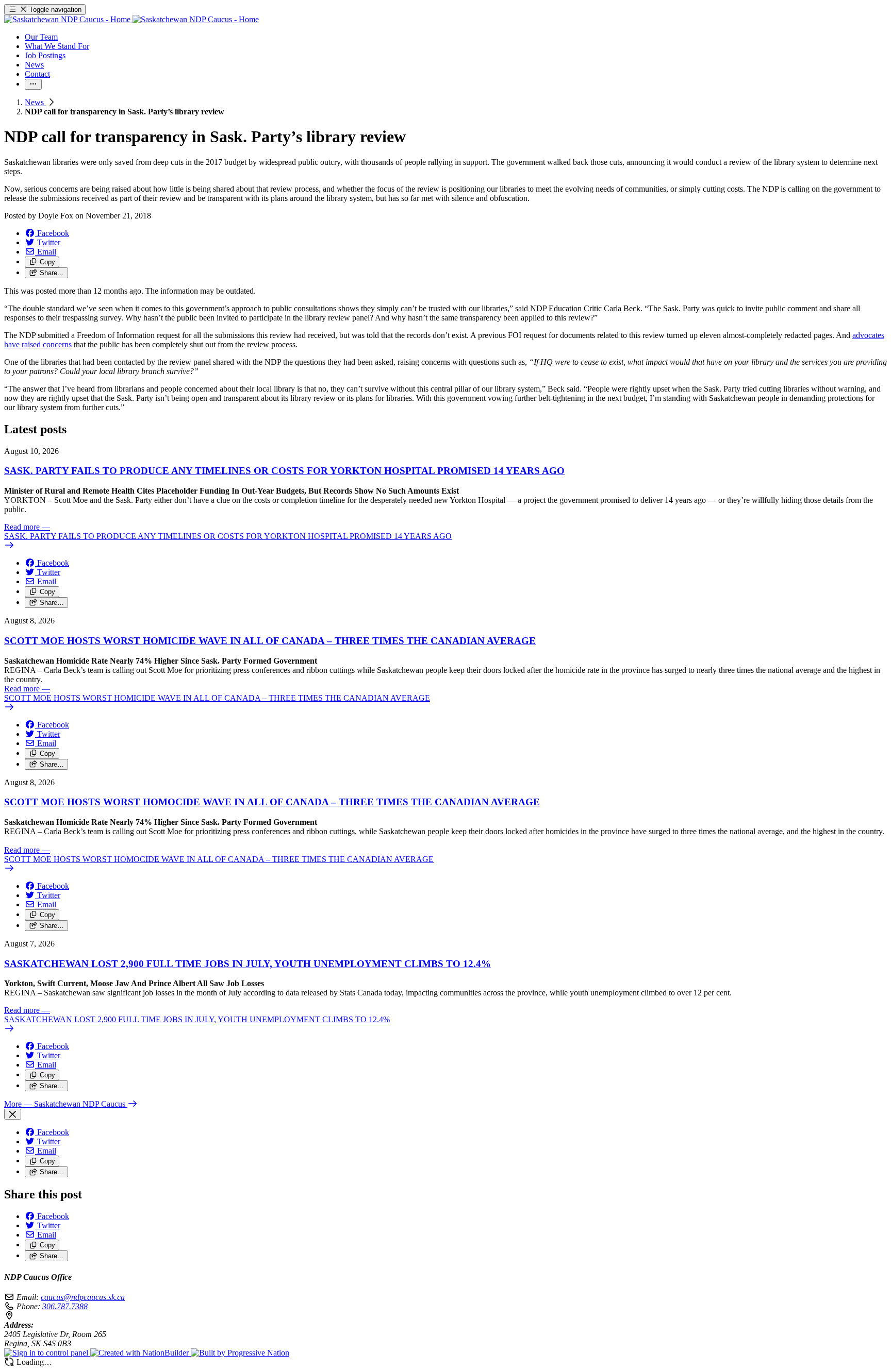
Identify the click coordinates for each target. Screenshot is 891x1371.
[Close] (12, 1114)
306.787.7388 (65, 1306)
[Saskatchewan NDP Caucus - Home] (131, 19)
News (35, 102)
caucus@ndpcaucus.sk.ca (83, 1297)
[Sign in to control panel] (47, 1352)
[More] (33, 84)
